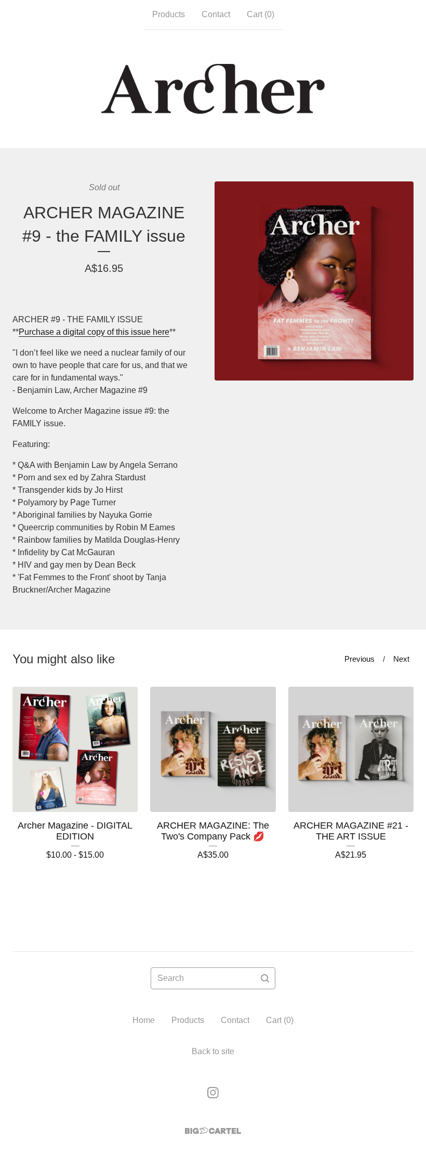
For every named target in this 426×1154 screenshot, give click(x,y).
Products (168, 14)
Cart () (260, 14)
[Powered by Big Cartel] (213, 1130)
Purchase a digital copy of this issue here (94, 331)
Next (401, 658)
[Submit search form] (265, 978)
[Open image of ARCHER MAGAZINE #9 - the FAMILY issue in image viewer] (314, 281)
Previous (359, 658)
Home (143, 1020)
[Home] (213, 89)
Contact (216, 14)
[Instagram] (213, 1093)
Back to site (213, 1051)
